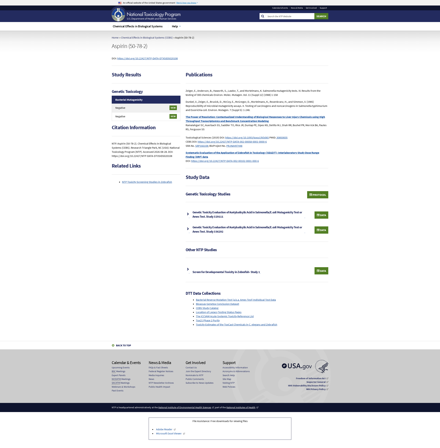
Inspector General (316, 381)
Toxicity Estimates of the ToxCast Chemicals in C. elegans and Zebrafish (236, 324)
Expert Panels (118, 375)
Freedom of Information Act (311, 378)
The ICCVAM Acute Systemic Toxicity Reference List (225, 316)
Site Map (227, 379)
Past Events (117, 390)
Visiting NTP (229, 382)
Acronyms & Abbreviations (236, 371)
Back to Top (123, 345)
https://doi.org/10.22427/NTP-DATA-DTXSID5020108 (147, 58)
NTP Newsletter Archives (161, 382)
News (151, 379)
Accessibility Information (235, 367)
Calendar (280, 8)
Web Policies (229, 386)
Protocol (319, 194)
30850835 (282, 137)
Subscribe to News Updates (199, 382)
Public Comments (195, 379)
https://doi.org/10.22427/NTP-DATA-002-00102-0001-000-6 (225, 161)
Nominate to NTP (194, 375)
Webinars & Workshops (123, 386)
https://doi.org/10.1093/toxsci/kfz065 (247, 137)
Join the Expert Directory (198, 371)
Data (323, 215)
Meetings (118, 371)
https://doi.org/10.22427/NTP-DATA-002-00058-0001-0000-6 (232, 141)
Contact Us (191, 367)
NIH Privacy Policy (316, 389)
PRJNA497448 (234, 145)
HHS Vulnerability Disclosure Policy (307, 385)
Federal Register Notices (161, 371)
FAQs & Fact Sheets (158, 367)
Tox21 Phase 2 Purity (208, 320)
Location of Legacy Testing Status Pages (218, 312)
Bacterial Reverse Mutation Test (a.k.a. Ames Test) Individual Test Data (236, 299)
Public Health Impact (159, 386)
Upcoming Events (121, 367)
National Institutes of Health (240, 407)
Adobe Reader (164, 429)
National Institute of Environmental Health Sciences (184, 407)
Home (115, 37)
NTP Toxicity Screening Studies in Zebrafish (147, 182)
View (173, 107)
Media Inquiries (156, 375)
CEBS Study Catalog (207, 308)
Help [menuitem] (175, 26)
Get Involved (311, 8)
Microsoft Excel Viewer (169, 433)
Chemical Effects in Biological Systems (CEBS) (147, 37)
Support (323, 8)
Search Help (229, 375)
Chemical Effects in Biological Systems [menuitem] (138, 26)
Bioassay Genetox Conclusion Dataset (217, 304)
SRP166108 (201, 145)
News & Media (297, 8)
